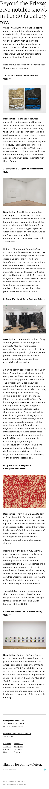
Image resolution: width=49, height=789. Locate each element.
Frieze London (17, 27)
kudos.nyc (22, 784)
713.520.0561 (9, 736)
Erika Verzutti (12, 75)
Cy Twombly (12, 465)
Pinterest (18, 752)
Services (7, 746)
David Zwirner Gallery (33, 299)
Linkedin (18, 749)
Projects (7, 743)
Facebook (18, 743)
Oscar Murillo (12, 299)
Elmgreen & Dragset (15, 168)
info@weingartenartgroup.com (17, 733)
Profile (6, 749)
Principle (12, 784)
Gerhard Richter (13, 611)
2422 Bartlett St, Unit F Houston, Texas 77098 (13, 723)
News (5, 752)
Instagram (18, 746)
